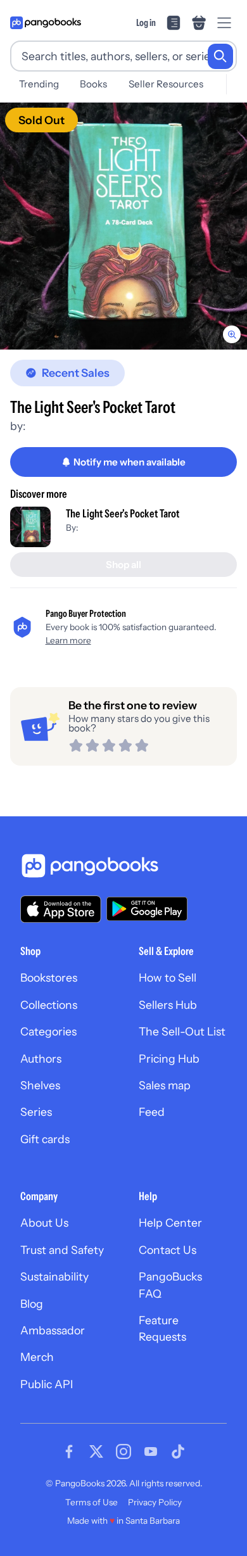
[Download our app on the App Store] (60, 909)
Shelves (40, 1085)
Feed (152, 1111)
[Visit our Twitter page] (96, 1451)
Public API (46, 1384)
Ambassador (52, 1330)
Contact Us (167, 1249)
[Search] (220, 56)
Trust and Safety (62, 1249)
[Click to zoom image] (123, 226)
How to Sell (167, 977)
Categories (48, 1031)
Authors (40, 1058)
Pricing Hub (169, 1058)
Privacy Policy (155, 1502)
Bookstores (48, 977)
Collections (48, 1004)
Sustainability (54, 1276)
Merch (37, 1356)
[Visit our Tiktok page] (178, 1451)
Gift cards (45, 1139)
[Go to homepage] (45, 22)
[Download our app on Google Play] (146, 909)
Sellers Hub (168, 1004)
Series (36, 1111)
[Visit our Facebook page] (69, 1451)
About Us (44, 1222)
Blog (31, 1303)
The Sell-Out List (182, 1031)
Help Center (170, 1222)
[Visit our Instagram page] (123, 1451)
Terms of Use (91, 1502)
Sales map (165, 1085)
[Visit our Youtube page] (150, 1451)
